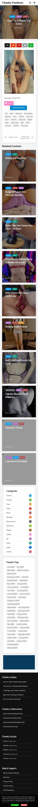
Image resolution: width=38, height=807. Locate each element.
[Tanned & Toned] (19, 435)
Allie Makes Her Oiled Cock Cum (16, 294)
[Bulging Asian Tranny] (19, 334)
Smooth (8, 126)
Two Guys (24, 126)
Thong (23, 638)
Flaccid (11, 597)
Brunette (8, 116)
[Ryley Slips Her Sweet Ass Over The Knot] (19, 233)
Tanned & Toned (13, 427)
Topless (16, 126)
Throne (9, 758)
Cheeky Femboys (12, 2)
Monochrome (10, 390)
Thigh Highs (24, 634)
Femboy (12, 16)
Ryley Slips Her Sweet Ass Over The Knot (19, 227)
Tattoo (11, 634)
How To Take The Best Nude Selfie (15, 682)
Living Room (13, 601)
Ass (6, 113)
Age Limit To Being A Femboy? (13, 695)
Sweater (24, 628)
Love (10, 103)
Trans (21, 322)
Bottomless (28, 113)
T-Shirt (11, 631)
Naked (30, 120)
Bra (25, 577)
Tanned (22, 631)
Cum (11, 590)
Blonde (11, 574)
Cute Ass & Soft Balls (16, 461)
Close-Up (29, 116)
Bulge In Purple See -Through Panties (16, 193)
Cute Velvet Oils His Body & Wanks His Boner (18, 261)
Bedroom (19, 113)
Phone (19, 16)
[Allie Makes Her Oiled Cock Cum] (19, 300)
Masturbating (13, 604)
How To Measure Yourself (11, 699)
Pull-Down (23, 617)
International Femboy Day (12, 718)
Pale (22, 123)
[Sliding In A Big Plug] (19, 166)
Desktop (8, 457)
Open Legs (14, 123)
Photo (25, 16)
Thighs (11, 638)
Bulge (23, 580)
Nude (7, 123)
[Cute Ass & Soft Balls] (19, 469)
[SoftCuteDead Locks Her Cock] (19, 368)
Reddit (10, 750)
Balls (11, 113)
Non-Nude (24, 607)
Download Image (18, 108)
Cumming (22, 590)
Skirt (10, 624)
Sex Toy (12, 621)
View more (5, 802)
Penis (28, 123)
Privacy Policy (8, 781)
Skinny (24, 621)
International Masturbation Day (14, 722)
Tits (10, 641)
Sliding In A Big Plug (15, 158)
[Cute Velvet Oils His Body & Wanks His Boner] (19, 267)
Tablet (21, 188)
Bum (14, 116)
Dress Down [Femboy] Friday (13, 714)
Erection (13, 120)
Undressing (12, 644)
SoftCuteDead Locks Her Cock (18, 362)
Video (14, 154)
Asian (10, 567)
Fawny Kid (22, 120)
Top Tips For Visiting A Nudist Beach (15, 686)
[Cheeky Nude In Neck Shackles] (19, 401)
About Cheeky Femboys (11, 773)
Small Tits (22, 624)
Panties (22, 614)
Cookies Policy (8, 786)
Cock (7, 120)
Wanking (12, 648)
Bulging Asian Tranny (16, 326)
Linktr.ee (10, 754)
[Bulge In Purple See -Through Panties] (19, 199)
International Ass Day (10, 727)
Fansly (9, 741)
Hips (22, 597)
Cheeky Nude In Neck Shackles (16, 395)
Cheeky (21, 116)
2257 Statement (8, 790)
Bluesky (10, 745)
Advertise (6, 777)
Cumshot (12, 594)
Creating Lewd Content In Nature (14, 690)
